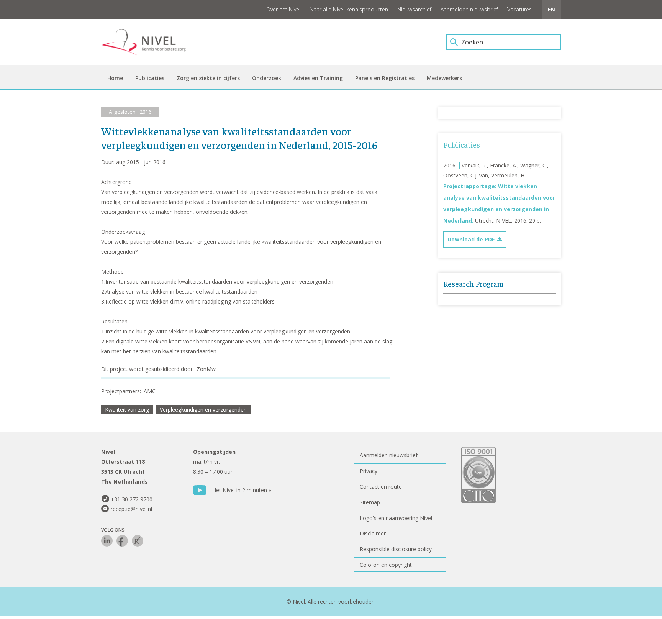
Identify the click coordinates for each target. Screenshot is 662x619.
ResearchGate (137, 541)
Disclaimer (373, 533)
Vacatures (519, 9)
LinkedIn (107, 541)
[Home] (149, 42)
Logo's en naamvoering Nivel (396, 518)
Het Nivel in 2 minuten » (241, 490)
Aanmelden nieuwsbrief (469, 9)
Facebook (122, 541)
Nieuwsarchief (414, 9)
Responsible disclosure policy (396, 549)
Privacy (368, 471)
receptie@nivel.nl (131, 508)
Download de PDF (471, 239)
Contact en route (381, 486)
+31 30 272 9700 (131, 499)
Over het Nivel (283, 9)
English (551, 9)
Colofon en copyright (386, 564)
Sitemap (370, 502)
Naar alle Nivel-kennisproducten (349, 9)
